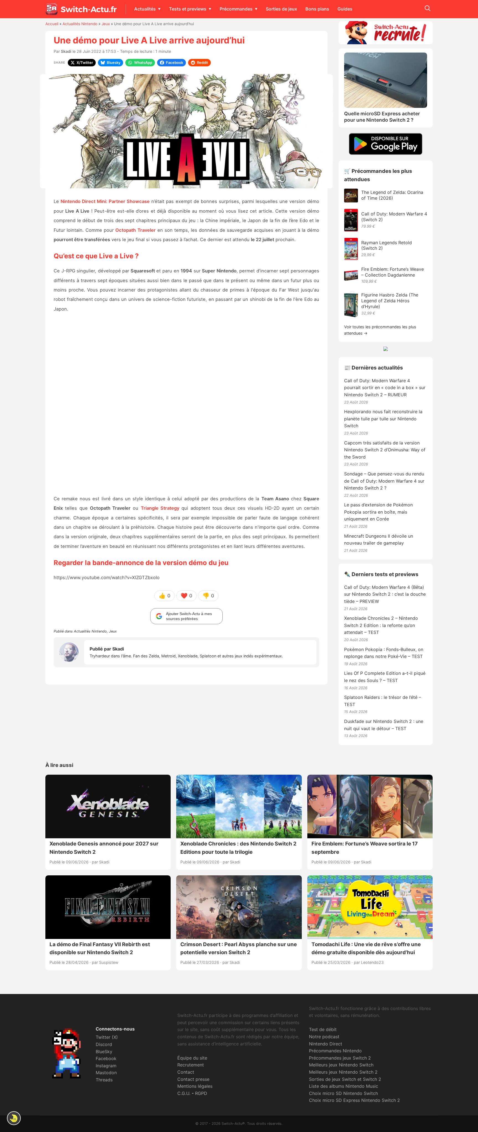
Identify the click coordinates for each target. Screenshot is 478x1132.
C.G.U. (183, 1093)
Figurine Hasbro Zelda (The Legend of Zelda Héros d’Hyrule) (389, 300)
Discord (104, 1044)
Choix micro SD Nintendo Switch (343, 1093)
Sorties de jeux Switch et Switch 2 (345, 1079)
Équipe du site (192, 1058)
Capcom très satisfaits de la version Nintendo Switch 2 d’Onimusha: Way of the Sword (384, 450)
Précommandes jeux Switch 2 (340, 1058)
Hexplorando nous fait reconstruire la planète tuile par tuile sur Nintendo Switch (383, 418)
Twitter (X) (107, 1037)
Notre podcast (324, 1036)
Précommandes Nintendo (335, 1050)
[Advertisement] (186, 404)
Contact (185, 1072)
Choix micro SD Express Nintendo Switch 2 (354, 1100)
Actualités (145, 9)
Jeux (106, 24)
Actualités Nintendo (80, 24)
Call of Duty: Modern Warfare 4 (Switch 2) (394, 216)
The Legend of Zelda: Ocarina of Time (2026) (392, 195)
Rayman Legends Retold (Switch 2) (386, 245)
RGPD (201, 1093)
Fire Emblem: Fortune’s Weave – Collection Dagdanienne (392, 272)
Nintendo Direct (325, 1044)
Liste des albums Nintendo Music (343, 1086)
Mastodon (106, 1072)
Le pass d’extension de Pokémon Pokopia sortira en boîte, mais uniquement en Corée (378, 512)
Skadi (66, 51)
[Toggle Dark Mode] (14, 1118)
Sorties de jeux (281, 9)
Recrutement (190, 1065)
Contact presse (193, 1079)
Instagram (106, 1065)
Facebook (106, 1058)
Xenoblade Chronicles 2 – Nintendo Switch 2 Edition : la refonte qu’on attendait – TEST (381, 625)
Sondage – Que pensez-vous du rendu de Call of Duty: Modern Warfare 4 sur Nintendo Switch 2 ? (384, 481)
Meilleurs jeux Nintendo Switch (341, 1065)
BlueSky (104, 1051)
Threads (104, 1079)
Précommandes (236, 9)
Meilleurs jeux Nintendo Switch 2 (343, 1072)
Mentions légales (194, 1086)
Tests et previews (187, 9)
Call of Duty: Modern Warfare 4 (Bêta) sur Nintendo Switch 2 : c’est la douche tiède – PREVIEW (385, 594)
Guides (344, 9)
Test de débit (323, 1029)
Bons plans (317, 9)
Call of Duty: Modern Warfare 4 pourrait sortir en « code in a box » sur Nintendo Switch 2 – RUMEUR (384, 387)
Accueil (51, 24)
